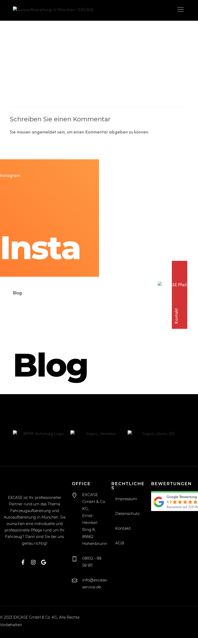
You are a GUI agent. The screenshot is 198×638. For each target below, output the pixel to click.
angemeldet (44, 132)
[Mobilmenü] (181, 10)
